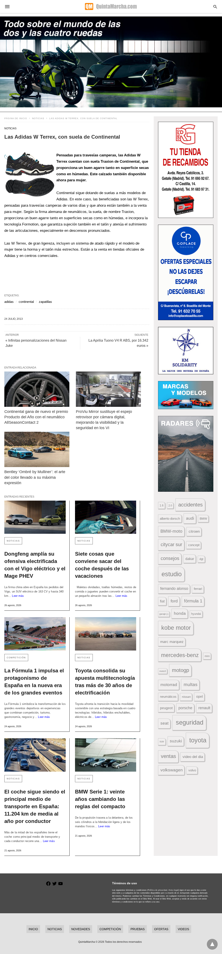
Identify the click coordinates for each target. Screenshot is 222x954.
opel (199, 696)
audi (190, 518)
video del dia (193, 757)
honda (180, 613)
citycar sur (171, 544)
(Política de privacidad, (157, 890)
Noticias (38, 118)
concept (193, 545)
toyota (197, 740)
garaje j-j (163, 614)
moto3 (162, 671)
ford (174, 601)
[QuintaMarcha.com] (111, 6)
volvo (192, 770)
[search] (215, 6)
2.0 (170, 505)
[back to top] (212, 944)
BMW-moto (171, 531)
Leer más (18, 595)
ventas (168, 756)
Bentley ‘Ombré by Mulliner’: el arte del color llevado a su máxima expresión (35, 477)
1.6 (161, 505)
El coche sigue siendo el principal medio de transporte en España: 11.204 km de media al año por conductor (34, 806)
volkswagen (171, 770)
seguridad (189, 722)
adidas (9, 301)
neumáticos (168, 696)
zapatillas (45, 301)
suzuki (176, 741)
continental (26, 301)
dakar (189, 559)
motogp (180, 670)
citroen (194, 531)
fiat (162, 601)
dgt (201, 559)
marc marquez (172, 642)
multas (191, 684)
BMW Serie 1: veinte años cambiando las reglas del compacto (100, 799)
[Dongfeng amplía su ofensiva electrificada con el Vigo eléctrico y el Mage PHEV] (35, 517)
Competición (16, 657)
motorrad (168, 684)
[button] (29, 174)
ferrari (198, 589)
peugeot (166, 708)
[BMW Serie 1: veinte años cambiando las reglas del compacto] (105, 755)
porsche (185, 708)
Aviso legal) (173, 890)
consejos (170, 558)
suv (162, 741)
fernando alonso (174, 588)
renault (204, 708)
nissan (186, 696)
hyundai (196, 613)
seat (164, 723)
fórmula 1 (193, 601)
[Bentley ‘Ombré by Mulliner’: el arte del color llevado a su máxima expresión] (36, 449)
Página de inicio (15, 118)
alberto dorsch (170, 518)
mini (207, 656)
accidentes (190, 505)
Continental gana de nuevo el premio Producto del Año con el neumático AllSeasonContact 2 (36, 417)
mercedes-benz (180, 655)
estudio (172, 574)
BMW (203, 518)
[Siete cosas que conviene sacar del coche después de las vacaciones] (105, 517)
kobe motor (176, 628)
